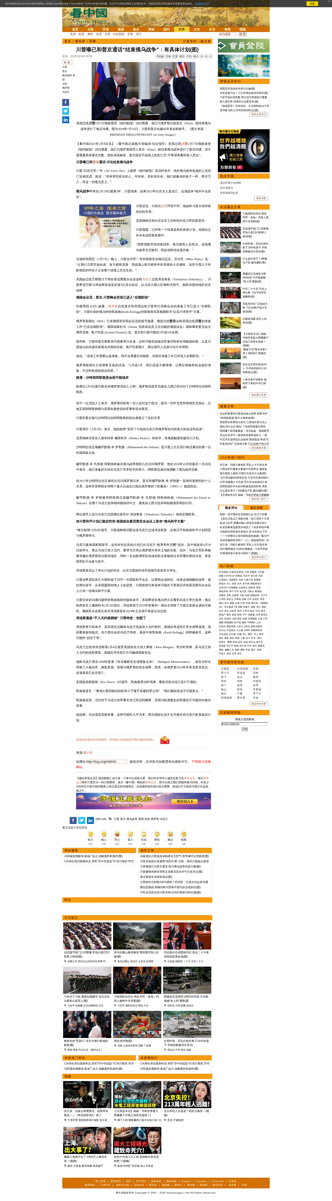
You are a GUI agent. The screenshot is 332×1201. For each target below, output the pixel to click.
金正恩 (243, 591)
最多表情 (256, 508)
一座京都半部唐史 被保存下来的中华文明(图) (255, 383)
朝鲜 (240, 607)
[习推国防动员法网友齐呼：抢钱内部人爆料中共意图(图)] (137, 968)
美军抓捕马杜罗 (229, 192)
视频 (242, 29)
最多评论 (231, 508)
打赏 (175, 56)
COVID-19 (229, 575)
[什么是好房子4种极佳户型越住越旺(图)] (230, 258)
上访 (258, 622)
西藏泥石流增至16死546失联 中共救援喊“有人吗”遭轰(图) (254, 277)
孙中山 (252, 642)
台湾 (258, 614)
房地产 (222, 614)
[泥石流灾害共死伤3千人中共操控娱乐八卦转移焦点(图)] (230, 364)
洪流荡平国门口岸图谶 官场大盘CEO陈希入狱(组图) (256, 232)
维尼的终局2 (86, 1120)
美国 (121, 29)
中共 (146, 1005)
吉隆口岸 (72, 961)
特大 (195, 56)
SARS (247, 630)
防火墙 (237, 622)
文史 (197, 29)
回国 (237, 638)
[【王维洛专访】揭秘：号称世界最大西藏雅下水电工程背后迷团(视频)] (137, 1083)
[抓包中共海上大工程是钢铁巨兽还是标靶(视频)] (137, 1128)
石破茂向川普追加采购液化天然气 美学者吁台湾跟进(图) (174, 856)
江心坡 (239, 630)
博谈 (151, 29)
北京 (101, 1005)
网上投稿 (100, 1181)
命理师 (149, 961)
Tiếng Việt (217, 1181)
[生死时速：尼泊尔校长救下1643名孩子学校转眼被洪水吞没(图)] (187, 1012)
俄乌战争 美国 (135, 818)
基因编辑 (228, 622)
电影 (96, 1120)
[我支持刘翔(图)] (137, 1012)
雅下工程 (122, 1120)
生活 (212, 29)
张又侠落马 (226, 187)
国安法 (222, 583)
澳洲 (90, 34)
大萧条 (77, 1165)
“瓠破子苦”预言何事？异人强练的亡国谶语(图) (255, 353)
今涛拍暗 (242, 668)
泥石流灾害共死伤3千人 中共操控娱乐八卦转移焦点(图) (255, 368)
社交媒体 (228, 607)
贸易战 (238, 575)
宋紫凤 (225, 668)
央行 (258, 607)
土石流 (141, 961)
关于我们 (141, 1181)
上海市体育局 (130, 1045)
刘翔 (119, 1045)
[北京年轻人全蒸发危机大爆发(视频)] (187, 1083)
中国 (177, 1005)
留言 (182, 56)
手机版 (160, 56)
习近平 (71, 1005)
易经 (221, 649)
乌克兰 (66, 92)
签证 (232, 638)
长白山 (222, 630)
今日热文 (71, 917)
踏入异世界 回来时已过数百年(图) (239, 101)
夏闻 (256, 676)
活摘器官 (233, 579)
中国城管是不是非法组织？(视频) (239, 553)
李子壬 (257, 693)
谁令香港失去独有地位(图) (156, 876)
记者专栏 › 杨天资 (197, 41)
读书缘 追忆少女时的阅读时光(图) (239, 110)
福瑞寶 (204, 1185)
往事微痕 (233, 587)
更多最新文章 (258, 447)
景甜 (69, 1049)
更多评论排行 (258, 557)
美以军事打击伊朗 (230, 182)
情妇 (221, 603)
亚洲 (99, 34)
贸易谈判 (255, 595)
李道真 (241, 672)
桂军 (240, 642)
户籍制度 (178, 1120)
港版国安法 (255, 583)
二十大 (187, 961)
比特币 (233, 611)
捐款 (128, 1181)
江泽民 (222, 599)
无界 (244, 1185)
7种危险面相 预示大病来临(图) (237, 417)
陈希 (100, 961)
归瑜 (256, 672)
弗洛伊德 (223, 591)
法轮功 (222, 626)
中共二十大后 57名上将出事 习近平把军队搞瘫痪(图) (255, 292)
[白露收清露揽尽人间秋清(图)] (230, 318)
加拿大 (246, 607)
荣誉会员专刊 (230, 81)
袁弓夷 (246, 583)
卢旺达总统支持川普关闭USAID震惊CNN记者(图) (170, 892)
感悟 (242, 649)
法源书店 (139, 1185)
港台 (136, 29)
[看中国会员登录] (244, 46)
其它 (139, 34)
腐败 (232, 603)
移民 (250, 634)
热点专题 (227, 176)
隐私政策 (171, 1181)
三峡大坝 (248, 579)
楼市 (229, 614)
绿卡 (248, 638)
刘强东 (227, 618)
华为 (226, 603)
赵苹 (256, 685)
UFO (231, 591)
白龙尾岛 (231, 630)
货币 (239, 611)
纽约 (166, 29)
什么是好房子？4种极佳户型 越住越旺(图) (244, 490)
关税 (229, 595)
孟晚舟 (222, 595)
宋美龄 (222, 645)
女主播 (232, 634)
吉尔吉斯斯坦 (90, 1005)
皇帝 (254, 645)
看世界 (80, 41)
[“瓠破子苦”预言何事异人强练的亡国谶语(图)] (230, 349)
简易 (256, 668)
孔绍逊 (171, 961)
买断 (140, 1045)
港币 (263, 611)
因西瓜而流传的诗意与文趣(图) (237, 88)
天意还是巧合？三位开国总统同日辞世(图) (244, 92)
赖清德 (258, 591)
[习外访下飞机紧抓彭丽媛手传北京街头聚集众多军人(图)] (87, 968)
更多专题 (261, 198)
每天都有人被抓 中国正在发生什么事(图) (243, 473)
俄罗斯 (66, 87)
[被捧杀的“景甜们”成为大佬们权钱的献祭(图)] (87, 1012)
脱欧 (253, 607)
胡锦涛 (179, 961)
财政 (234, 614)
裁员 (70, 1165)
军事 (130, 34)
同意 (312, 3)
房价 (239, 618)
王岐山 (250, 591)
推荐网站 (90, 1185)
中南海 (237, 599)
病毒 (221, 575)
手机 (248, 649)
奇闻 (227, 29)
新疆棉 (257, 579)
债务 (264, 607)
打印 (189, 56)
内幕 (244, 599)
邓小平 (230, 645)
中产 (245, 614)
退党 (258, 587)
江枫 (240, 693)
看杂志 (153, 1185)
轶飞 (224, 676)
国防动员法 (131, 1005)
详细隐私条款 (202, 3)
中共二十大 (197, 961)
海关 (221, 638)
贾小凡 (225, 672)
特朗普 (253, 572)
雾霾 (221, 622)
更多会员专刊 (258, 114)
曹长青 (241, 697)
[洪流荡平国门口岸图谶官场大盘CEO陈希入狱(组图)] (87, 924)
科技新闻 (118, 34)
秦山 (224, 689)
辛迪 (256, 697)
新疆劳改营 (256, 630)
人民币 (246, 611)
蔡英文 (264, 614)
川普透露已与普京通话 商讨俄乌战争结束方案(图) (170, 866)
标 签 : (67, 62)
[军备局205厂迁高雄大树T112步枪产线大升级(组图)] (230, 303)
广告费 (147, 1045)
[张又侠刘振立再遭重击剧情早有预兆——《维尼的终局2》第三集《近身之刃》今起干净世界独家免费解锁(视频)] (87, 1083)
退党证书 (217, 1185)
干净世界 (72, 1120)
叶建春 (107, 961)
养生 (239, 653)
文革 (234, 653)
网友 (140, 1005)
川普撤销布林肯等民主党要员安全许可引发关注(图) (171, 871)
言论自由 (223, 634)
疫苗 (234, 583)
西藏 (183, 1005)
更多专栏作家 (258, 703)
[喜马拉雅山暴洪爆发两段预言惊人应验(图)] (137, 924)
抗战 (245, 642)
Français (201, 1181)
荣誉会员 (189, 778)
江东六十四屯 (243, 626)
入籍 (242, 638)
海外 (259, 638)
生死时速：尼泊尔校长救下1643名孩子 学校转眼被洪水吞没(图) (256, 247)
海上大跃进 (146, 1165)
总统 (64, 83)
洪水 (239, 583)
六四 (260, 575)
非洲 (107, 34)
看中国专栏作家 (232, 662)
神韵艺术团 (122, 1185)
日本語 (233, 1181)
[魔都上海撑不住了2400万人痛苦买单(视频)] (87, 1128)
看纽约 (178, 1185)
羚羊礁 (136, 1165)
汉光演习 (223, 587)
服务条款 (156, 1181)
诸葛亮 (261, 645)
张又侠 (103, 1120)
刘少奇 (242, 645)
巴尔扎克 (83, 1049)
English (186, 1181)
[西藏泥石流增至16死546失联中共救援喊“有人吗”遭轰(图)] (187, 968)
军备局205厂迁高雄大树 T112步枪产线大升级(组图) (255, 307)
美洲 (73, 34)
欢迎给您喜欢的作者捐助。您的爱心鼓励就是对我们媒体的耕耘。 (116, 739)
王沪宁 (264, 595)
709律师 (251, 622)
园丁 (224, 685)
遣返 (226, 638)
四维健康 (226, 697)
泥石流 (171, 1005)
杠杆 (221, 611)
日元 (258, 611)
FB (235, 607)
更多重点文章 (258, 395)
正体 (168, 56)
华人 (244, 634)
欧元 (252, 611)
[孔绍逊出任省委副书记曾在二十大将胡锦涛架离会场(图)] (187, 924)
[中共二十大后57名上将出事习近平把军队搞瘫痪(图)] (230, 288)
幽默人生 (229, 649)
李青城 (257, 689)
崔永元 (230, 599)
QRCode (101, 818)
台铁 (241, 579)
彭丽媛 (79, 1005)
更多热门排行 (258, 499)
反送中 (255, 599)
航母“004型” (124, 1165)
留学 (261, 634)
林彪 (236, 645)
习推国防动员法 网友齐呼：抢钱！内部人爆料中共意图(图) (256, 217)
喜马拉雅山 (123, 961)
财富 (239, 614)
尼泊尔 (133, 961)
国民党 (251, 587)
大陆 (90, 29)
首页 (75, 29)
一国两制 (263, 603)
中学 (177, 1049)
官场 (106, 29)
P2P (265, 618)
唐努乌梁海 (256, 626)
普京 (64, 71)
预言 (253, 649)
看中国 (90, 15)
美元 (226, 611)
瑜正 (224, 693)
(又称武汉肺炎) (236, 572)
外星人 (222, 653)
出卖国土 (223, 579)
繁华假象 (87, 1165)
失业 (170, 1120)
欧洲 (81, 34)
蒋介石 (260, 642)
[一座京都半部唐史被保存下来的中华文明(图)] (230, 379)
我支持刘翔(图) (123, 1040)
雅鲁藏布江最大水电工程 (142, 1120)
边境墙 (235, 595)
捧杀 (75, 1049)
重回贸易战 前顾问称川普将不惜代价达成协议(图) (170, 887)
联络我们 (116, 1181)
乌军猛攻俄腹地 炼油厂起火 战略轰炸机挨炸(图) (93, 856)
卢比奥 (260, 572)
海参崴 (251, 614)
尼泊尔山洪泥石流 (87, 961)
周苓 (224, 681)
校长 (183, 1049)
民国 (235, 642)
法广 (221, 607)
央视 (239, 634)
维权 (244, 622)
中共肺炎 (223, 572)
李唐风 (257, 681)
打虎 (242, 603)
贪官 (262, 599)
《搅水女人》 (96, 1049)
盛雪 (240, 685)
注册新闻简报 (230, 712)
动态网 (232, 1185)
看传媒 (191, 1185)
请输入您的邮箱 (244, 719)
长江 (229, 583)
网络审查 (231, 626)
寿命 (229, 653)
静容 (240, 689)
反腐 (237, 603)
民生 (253, 638)
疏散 (188, 1049)
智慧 (237, 649)
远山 (240, 676)
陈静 (240, 681)
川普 (64, 67)
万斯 (241, 595)
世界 (182, 29)
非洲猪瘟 (252, 618)
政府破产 (98, 1165)
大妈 (234, 618)
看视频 (166, 1185)
